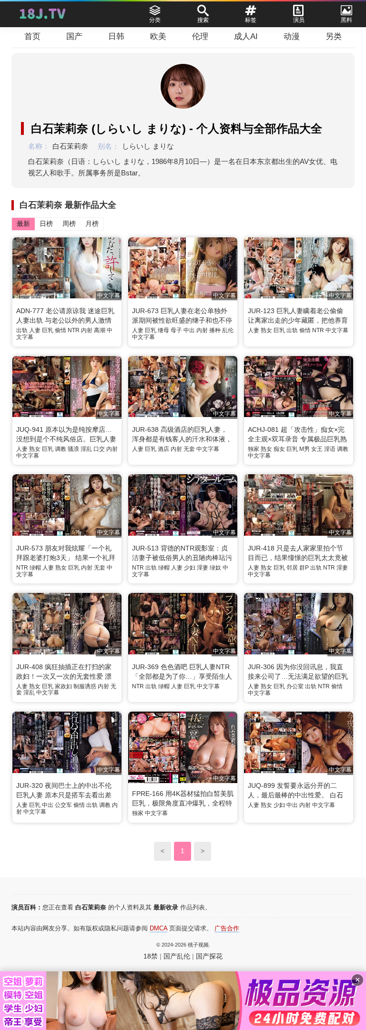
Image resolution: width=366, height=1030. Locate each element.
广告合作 (226, 928)
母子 (176, 330)
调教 (60, 449)
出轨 (22, 330)
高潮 (99, 330)
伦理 (200, 36)
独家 (253, 449)
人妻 (35, 330)
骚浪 (73, 449)
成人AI (246, 36)
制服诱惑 (84, 686)
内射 (86, 330)
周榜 (69, 223)
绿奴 (215, 567)
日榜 (46, 223)
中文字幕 (143, 337)
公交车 (63, 805)
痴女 (279, 449)
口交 (99, 449)
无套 (189, 449)
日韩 (116, 36)
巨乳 (47, 330)
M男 (304, 449)
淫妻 (202, 567)
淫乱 (86, 449)
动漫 (292, 36)
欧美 (158, 36)
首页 (32, 36)
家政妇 (63, 686)
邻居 (292, 567)
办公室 (295, 686)
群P (304, 567)
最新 (23, 223)
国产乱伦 (176, 956)
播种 (215, 330)
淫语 (330, 449)
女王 (317, 449)
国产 (74, 36)
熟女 (266, 330)
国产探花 (209, 956)
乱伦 (228, 330)
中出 (189, 330)
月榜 (92, 223)
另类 (333, 36)
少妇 (189, 567)
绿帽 (35, 567)
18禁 (150, 956)
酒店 (163, 449)
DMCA (158, 928)
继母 (163, 330)
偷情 (60, 330)
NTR (74, 330)
